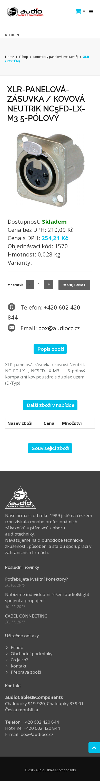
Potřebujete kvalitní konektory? (36, 579)
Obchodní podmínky (32, 653)
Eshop (23, 57)
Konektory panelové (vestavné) (55, 57)
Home (9, 57)
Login (13, 35)
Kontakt (18, 666)
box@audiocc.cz (59, 328)
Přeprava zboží (26, 672)
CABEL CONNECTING (26, 616)
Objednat (76, 285)
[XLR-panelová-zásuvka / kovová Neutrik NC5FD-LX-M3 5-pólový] (50, 168)
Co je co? (19, 660)
